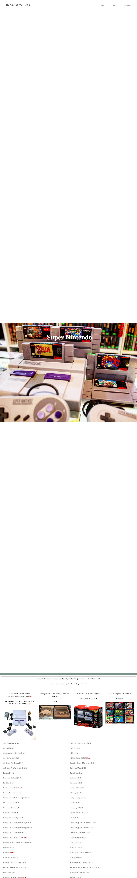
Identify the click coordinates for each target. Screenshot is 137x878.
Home (103, 5)
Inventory (127, 5)
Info (114, 5)
